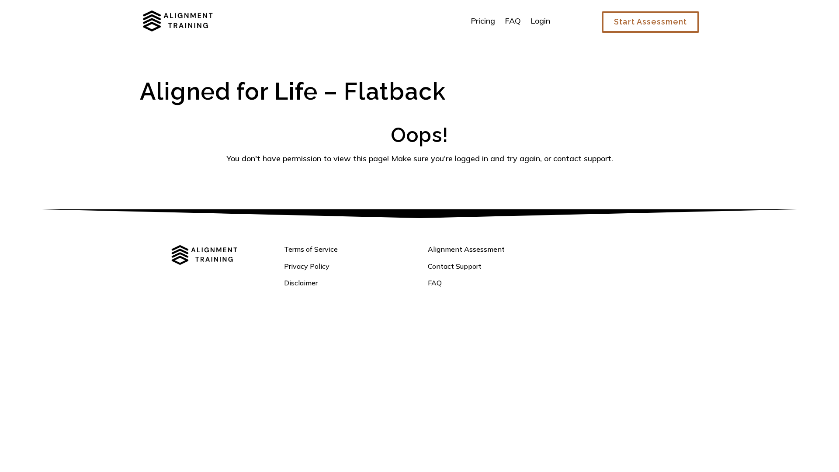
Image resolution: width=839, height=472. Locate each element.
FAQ (513, 21)
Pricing (483, 21)
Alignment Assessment (466, 249)
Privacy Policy (306, 266)
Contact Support (455, 266)
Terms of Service (311, 249)
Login (540, 21)
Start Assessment (650, 21)
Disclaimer (301, 282)
